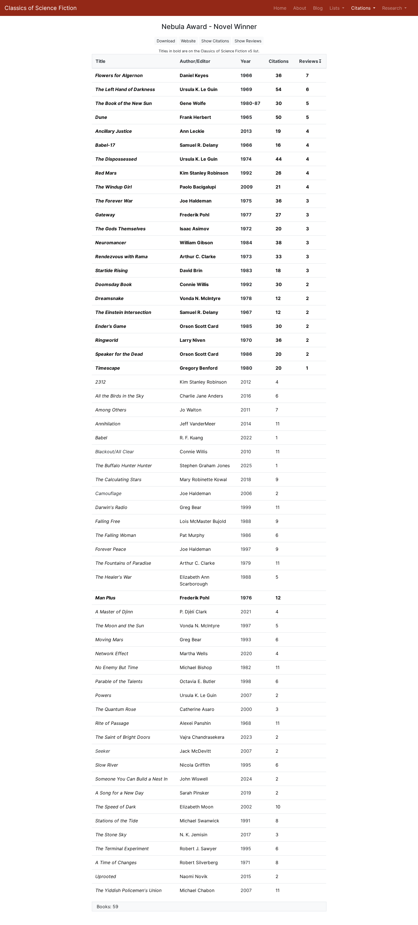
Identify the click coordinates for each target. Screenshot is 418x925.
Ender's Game (110, 326)
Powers (103, 695)
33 (279, 256)
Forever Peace (110, 549)
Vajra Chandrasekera (202, 737)
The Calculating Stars (118, 479)
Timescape (107, 368)
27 (278, 215)
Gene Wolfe (193, 103)
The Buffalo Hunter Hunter (123, 465)
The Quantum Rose (115, 709)
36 (279, 75)
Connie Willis (194, 284)
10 (278, 807)
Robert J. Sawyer (198, 848)
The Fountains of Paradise (123, 563)
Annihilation (107, 424)
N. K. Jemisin (193, 834)
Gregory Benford (199, 368)
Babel (101, 437)
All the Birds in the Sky (119, 396)
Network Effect (111, 653)
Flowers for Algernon (119, 75)
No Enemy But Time (116, 667)
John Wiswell (194, 779)
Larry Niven (192, 340)
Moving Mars (109, 639)
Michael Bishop (196, 667)
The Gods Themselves (120, 228)
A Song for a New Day (119, 793)
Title (100, 61)
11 (278, 424)
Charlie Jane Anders (201, 396)
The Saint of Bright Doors (122, 737)
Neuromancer (110, 242)
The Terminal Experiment (122, 848)
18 (278, 270)
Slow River (106, 765)
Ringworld (106, 340)
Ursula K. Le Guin (199, 89)
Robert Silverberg (199, 862)
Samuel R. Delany (199, 145)
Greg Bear (190, 507)
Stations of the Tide (116, 820)
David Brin (191, 270)
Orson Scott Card (199, 326)
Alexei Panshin (195, 723)
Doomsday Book (113, 284)
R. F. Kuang (191, 437)
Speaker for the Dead (119, 354)
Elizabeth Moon (196, 807)
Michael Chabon (197, 890)
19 (278, 131)
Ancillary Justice (113, 131)
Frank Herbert (195, 117)
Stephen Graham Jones (205, 465)
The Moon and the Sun (119, 625)
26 (279, 173)
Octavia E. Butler (198, 681)
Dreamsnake (109, 298)
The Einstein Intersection (123, 312)
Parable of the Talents (118, 681)
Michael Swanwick (199, 820)
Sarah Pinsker (194, 793)
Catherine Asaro (197, 709)
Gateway (105, 215)
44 (279, 159)
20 (279, 228)
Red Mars (106, 173)
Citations (279, 61)
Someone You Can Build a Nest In (131, 779)
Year (246, 61)
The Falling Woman (115, 535)
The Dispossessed (116, 159)
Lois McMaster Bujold (203, 521)
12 (278, 298)
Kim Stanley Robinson (204, 173)
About (299, 8)
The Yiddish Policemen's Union (128, 890)
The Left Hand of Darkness (125, 89)
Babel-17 (105, 145)
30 (279, 103)
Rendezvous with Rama (121, 256)
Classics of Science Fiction (41, 8)
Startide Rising (111, 270)
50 (279, 117)
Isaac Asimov (194, 228)
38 (279, 242)
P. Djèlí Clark (193, 611)
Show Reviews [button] (248, 40)
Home (281, 8)
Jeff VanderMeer (198, 424)
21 (278, 187)
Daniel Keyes (194, 75)
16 (278, 145)
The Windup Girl (113, 187)
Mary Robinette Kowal (203, 479)
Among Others (110, 410)
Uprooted (105, 876)
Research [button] (392, 8)
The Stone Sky (111, 834)
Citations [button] (361, 8)
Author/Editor (195, 61)
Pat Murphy (192, 535)
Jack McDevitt (195, 751)
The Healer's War (113, 577)
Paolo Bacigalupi (198, 187)
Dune (101, 117)
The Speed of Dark (115, 807)
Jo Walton (190, 410)
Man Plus (105, 598)
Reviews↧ (310, 61)
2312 (100, 382)
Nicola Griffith (195, 765)
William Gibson (196, 242)
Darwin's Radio (111, 507)
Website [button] (188, 40)
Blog (318, 8)
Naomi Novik (194, 876)
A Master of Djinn (114, 611)
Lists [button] (335, 8)
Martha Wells (194, 653)
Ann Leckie (192, 131)
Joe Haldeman (196, 201)
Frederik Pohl (194, 215)
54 (279, 89)
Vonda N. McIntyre (200, 298)
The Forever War (114, 201)
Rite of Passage (112, 723)
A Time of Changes (115, 862)
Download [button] (166, 40)
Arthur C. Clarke (198, 256)
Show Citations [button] (215, 40)
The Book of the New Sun (123, 103)
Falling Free (107, 521)
